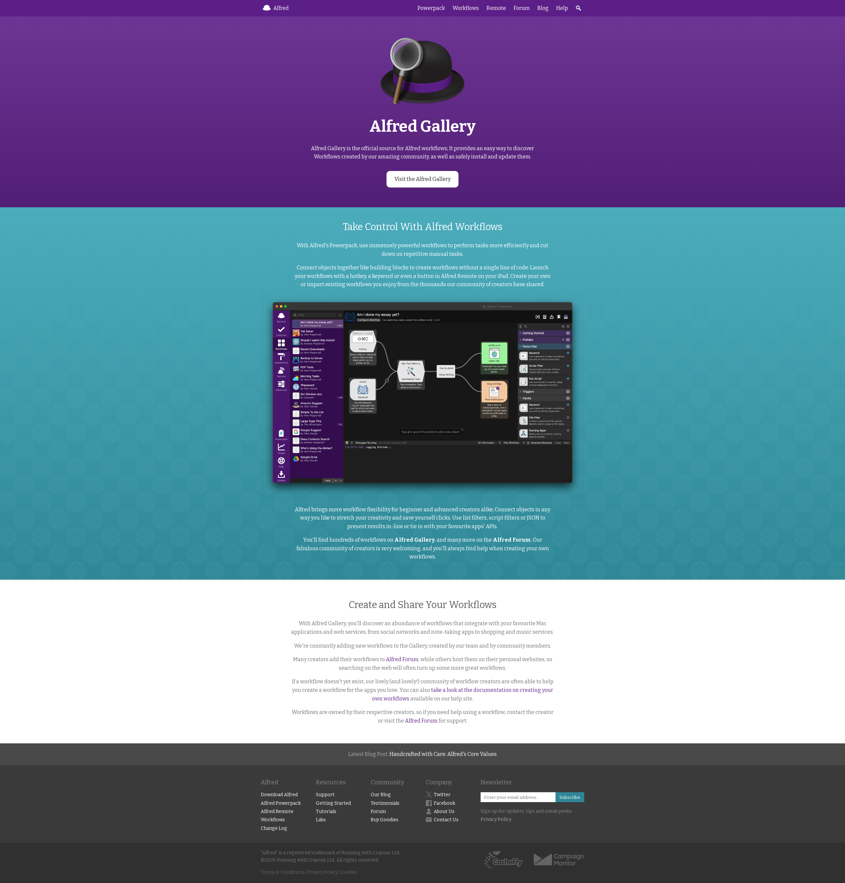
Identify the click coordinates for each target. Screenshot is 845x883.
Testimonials (385, 803)
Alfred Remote (277, 811)
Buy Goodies (384, 820)
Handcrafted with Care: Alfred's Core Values (443, 754)
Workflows (466, 8)
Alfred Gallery (414, 540)
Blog (543, 8)
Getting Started (333, 803)
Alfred (281, 8)
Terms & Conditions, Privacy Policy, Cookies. (309, 872)
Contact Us (446, 820)
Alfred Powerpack (281, 803)
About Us (444, 811)
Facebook (444, 803)
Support (325, 795)
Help (562, 8)
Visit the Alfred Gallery (422, 179)
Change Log (274, 828)
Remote (496, 8)
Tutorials (326, 811)
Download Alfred (279, 795)
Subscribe (569, 797)
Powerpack (431, 8)
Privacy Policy (496, 819)
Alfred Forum (512, 540)
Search (578, 8)
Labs (321, 820)
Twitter (442, 795)
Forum (522, 8)
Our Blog (381, 795)
